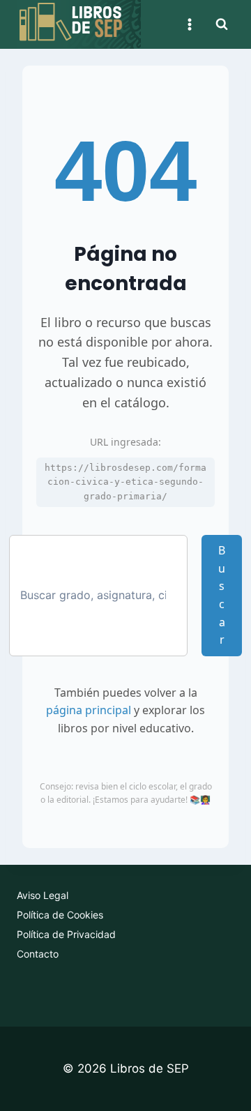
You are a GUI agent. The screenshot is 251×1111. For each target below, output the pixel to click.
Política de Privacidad (66, 934)
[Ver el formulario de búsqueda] (221, 24)
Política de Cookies (60, 915)
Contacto (38, 954)
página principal (88, 710)
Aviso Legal (42, 895)
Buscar (221, 595)
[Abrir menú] (189, 24)
